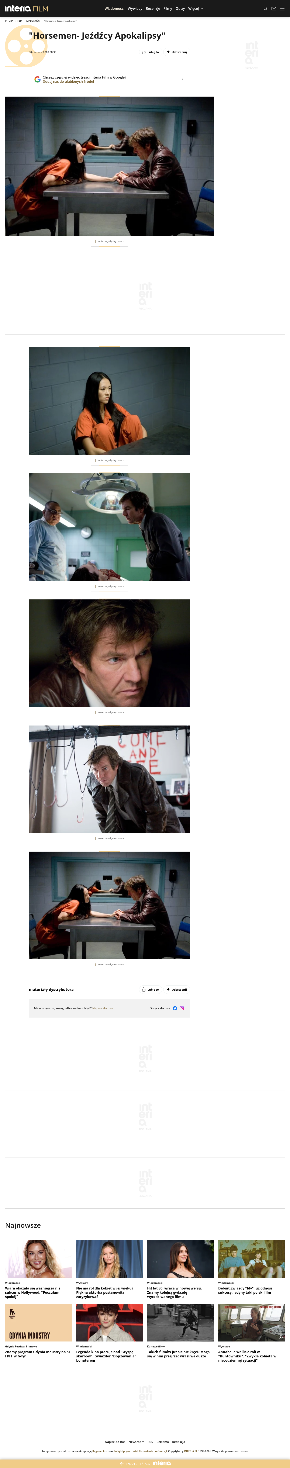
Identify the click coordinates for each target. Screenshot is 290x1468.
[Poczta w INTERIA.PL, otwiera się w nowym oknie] (274, 8)
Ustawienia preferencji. (153, 1451)
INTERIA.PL (191, 1451)
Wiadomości (33, 20)
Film (19, 20)
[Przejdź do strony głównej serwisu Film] (40, 8)
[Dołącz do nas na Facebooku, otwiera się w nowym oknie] (175, 1008)
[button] (114, 8)
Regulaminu (99, 1451)
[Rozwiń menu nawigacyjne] (282, 8)
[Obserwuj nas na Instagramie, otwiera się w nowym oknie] (181, 1008)
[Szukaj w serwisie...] (265, 8)
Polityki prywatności (126, 1451)
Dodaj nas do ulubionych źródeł (84, 81)
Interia (9, 20)
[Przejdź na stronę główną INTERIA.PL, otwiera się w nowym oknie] (18, 8)
